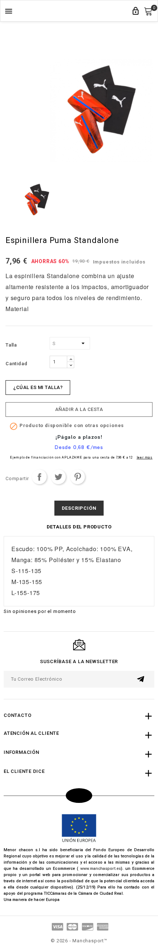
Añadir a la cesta (79, 409)
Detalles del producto (79, 527)
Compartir (39, 477)
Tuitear (58, 477)
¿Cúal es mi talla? (37, 387)
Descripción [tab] (79, 508)
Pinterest (77, 477)
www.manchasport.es (100, 868)
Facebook (79, 795)
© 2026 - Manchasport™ (79, 940)
